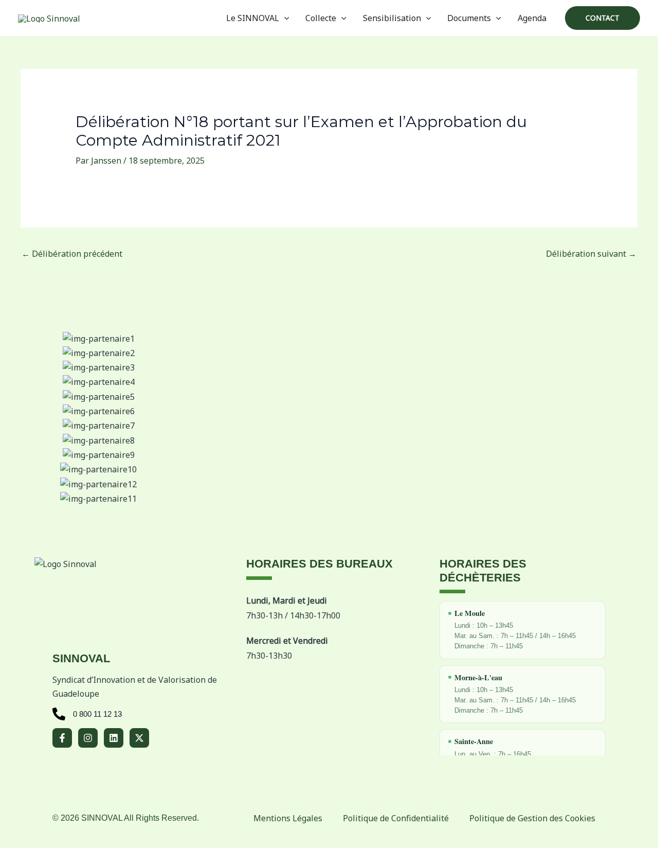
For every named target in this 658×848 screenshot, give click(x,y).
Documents (469, 18)
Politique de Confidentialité (396, 818)
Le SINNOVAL (252, 18)
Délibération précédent (72, 253)
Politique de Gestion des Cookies (532, 818)
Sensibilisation (392, 18)
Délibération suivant (591, 253)
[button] (284, 18)
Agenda (532, 18)
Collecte (320, 18)
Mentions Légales (287, 818)
